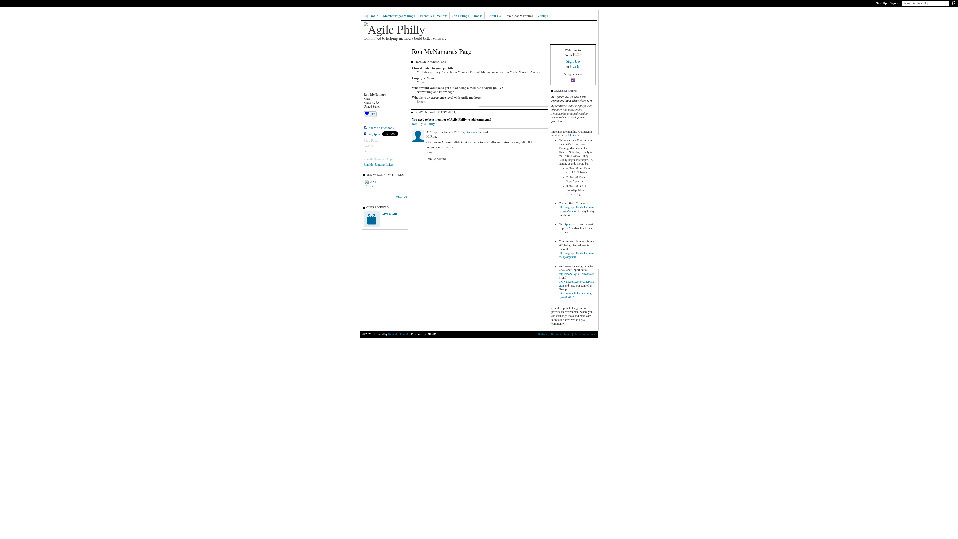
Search (953, 3)
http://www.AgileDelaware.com (576, 276)
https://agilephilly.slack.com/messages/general (576, 209)
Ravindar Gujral (398, 334)
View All (401, 197)
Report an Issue (560, 334)
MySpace (375, 134)
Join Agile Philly (423, 123)
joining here (575, 135)
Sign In (894, 3)
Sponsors (570, 224)
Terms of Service (585, 334)
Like (372, 114)
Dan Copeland (474, 132)
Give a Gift (389, 213)
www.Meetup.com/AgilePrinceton (576, 283)
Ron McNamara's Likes (378, 164)
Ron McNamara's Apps (378, 159)
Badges (542, 334)
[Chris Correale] (371, 186)
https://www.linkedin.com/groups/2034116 (576, 295)
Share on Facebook (381, 127)
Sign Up (881, 3)
